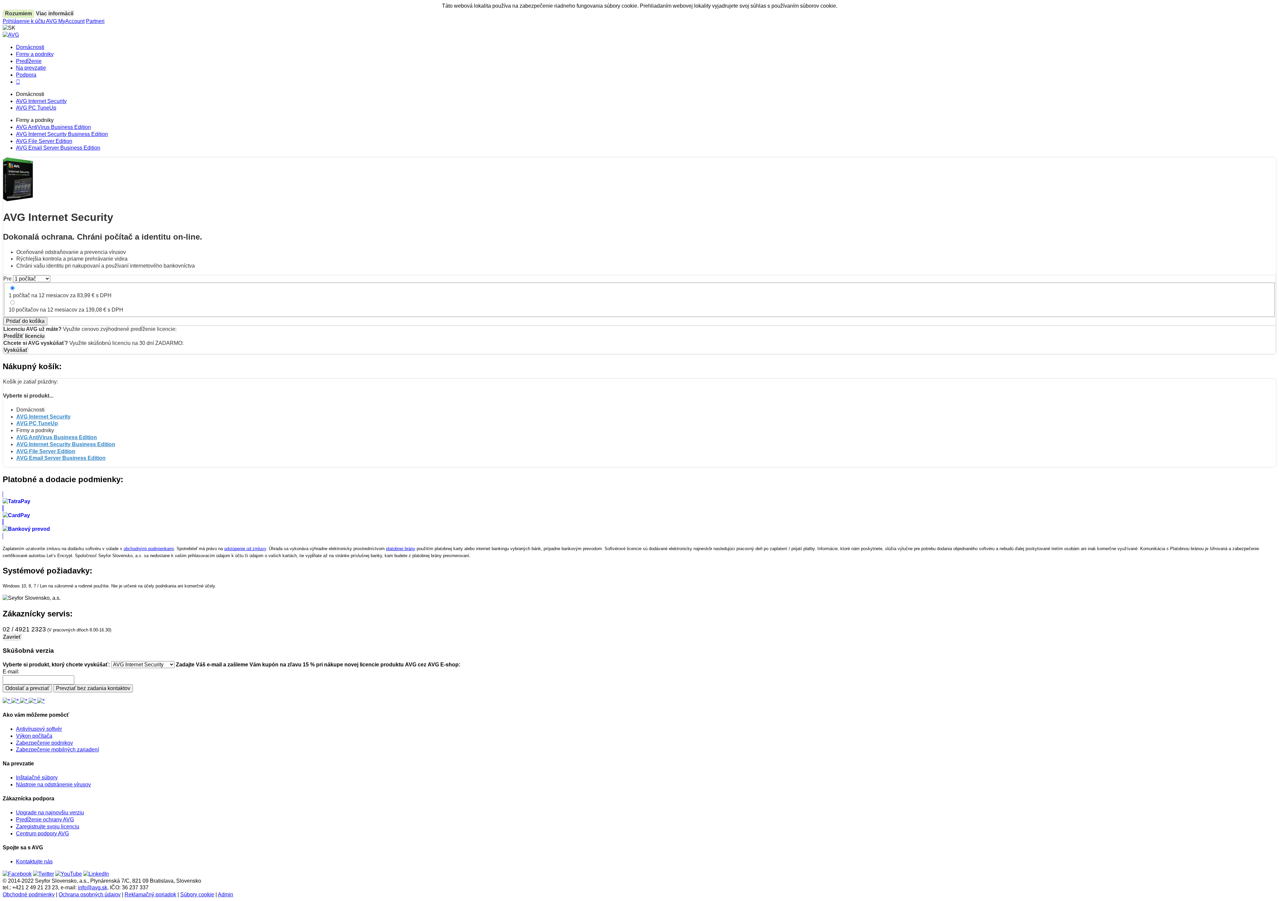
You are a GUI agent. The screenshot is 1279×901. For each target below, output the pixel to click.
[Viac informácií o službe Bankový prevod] (639, 529)
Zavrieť (12, 637)
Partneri (95, 21)
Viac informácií (54, 13)
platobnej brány (400, 548)
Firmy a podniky (35, 54)
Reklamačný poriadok (150, 894)
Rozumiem (18, 13)
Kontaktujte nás (34, 861)
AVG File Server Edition (44, 141)
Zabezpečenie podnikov (44, 743)
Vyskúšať (16, 350)
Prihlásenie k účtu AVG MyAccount (44, 21)
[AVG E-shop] (11, 35)
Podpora (26, 75)
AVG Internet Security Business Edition (62, 134)
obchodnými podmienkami (149, 548)
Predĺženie (29, 61)
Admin (225, 894)
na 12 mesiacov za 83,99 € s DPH (60, 295)
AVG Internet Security (41, 101)
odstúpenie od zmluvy (245, 548)
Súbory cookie (197, 894)
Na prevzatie (31, 68)
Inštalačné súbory (37, 777)
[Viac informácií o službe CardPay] (639, 515)
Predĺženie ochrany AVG (45, 819)
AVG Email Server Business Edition (58, 148)
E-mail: (11, 671)
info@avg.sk (92, 887)
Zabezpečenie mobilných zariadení (57, 749)
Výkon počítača (34, 736)
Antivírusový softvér (39, 729)
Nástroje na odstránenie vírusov (53, 784)
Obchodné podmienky (29, 894)
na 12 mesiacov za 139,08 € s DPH (66, 310)
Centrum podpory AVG (42, 833)
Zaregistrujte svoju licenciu (47, 826)
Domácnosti (30, 47)
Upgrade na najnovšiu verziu (50, 812)
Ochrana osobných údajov (90, 894)
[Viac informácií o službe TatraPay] (639, 501)
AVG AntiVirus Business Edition (53, 127)
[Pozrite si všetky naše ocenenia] (24, 701)
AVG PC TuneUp (36, 108)
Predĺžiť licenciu (24, 336)
